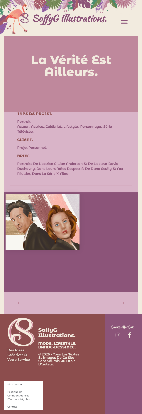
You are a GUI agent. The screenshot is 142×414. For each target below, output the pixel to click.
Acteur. (23, 127)
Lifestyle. (71, 127)
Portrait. (24, 122)
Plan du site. (14, 384)
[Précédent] (44, 303)
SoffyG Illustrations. (69, 18)
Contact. (12, 406)
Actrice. (37, 127)
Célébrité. (53, 127)
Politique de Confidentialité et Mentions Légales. (18, 395)
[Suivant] (98, 303)
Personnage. (91, 127)
